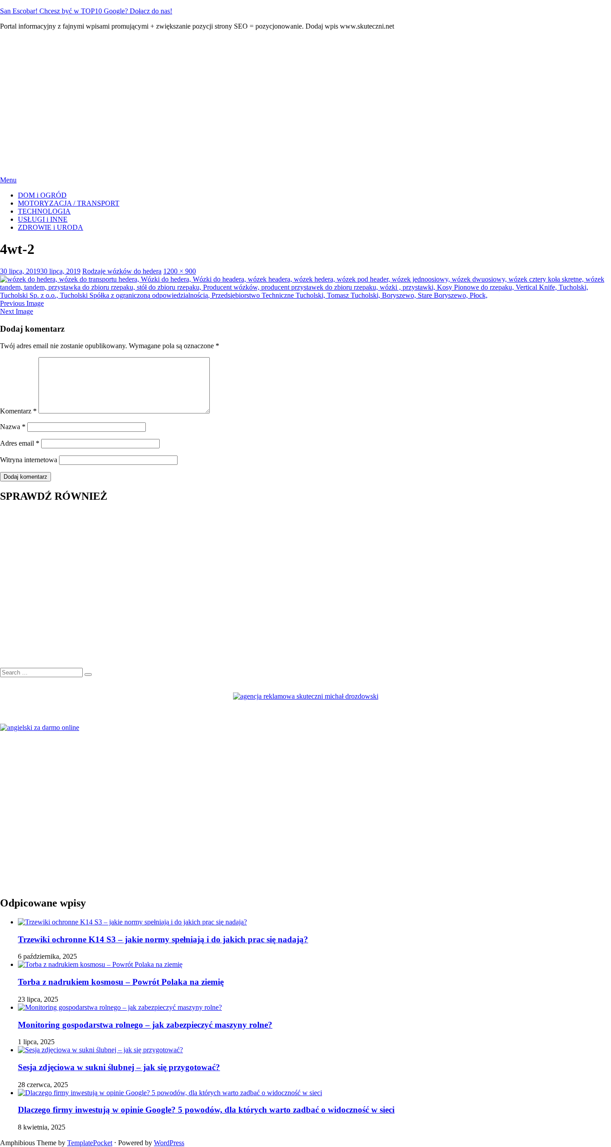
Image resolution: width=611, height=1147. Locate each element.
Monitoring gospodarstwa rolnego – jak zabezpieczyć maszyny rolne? (145, 1024)
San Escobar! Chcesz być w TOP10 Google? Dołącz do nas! (86, 11)
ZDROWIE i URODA (50, 227)
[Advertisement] (305, 100)
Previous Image (22, 303)
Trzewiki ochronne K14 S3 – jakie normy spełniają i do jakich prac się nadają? (163, 939)
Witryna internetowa (28, 460)
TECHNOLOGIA (44, 211)
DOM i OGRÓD (42, 195)
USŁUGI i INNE (43, 219)
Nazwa (12, 426)
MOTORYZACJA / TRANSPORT (68, 203)
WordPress (169, 1143)
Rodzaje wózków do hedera (121, 271)
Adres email (19, 443)
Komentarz (18, 411)
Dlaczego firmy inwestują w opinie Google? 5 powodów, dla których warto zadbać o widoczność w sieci (206, 1109)
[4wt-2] (305, 295)
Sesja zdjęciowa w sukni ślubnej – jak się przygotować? (119, 1067)
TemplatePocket (89, 1143)
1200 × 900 (179, 271)
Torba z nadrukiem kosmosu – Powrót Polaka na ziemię (121, 982)
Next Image (16, 311)
